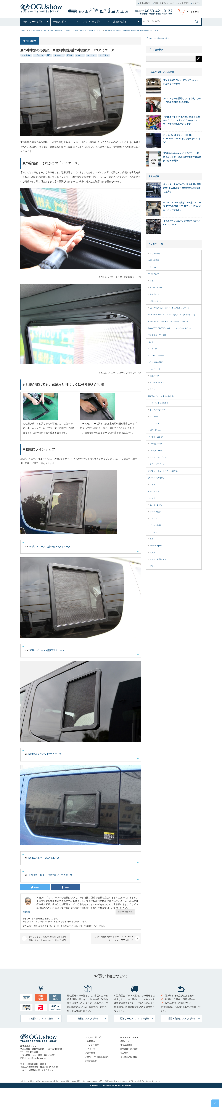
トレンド (151, 498)
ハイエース (39, 55)
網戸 (48, 55)
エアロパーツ (153, 423)
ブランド (153, 519)
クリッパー (154, 267)
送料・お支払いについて (164, 3)
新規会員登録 (145, 3)
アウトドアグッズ (157, 464)
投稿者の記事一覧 (125, 912)
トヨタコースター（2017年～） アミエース (50, 875)
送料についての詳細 (88, 1018)
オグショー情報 (154, 525)
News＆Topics (156, 546)
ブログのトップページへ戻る (157, 38)
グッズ (99, 30)
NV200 (69, 55)
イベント (153, 532)
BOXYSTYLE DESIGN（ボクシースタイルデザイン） (170, 328)
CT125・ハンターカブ (157, 355)
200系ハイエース (157, 287)
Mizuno (26, 912)
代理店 (152, 552)
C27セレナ (152, 349)
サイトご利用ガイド (158, 559)
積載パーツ (154, 376)
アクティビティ (156, 512)
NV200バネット (156, 301)
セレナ (151, 342)
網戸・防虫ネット (157, 430)
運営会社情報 (126, 1045)
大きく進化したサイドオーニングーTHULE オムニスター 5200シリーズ (114, 938)
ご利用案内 (90, 1041)
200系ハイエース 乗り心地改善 (161, 396)
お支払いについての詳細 (41, 1018)
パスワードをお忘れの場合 (97, 1057)
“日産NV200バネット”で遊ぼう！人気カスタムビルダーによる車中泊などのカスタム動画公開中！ (182, 157)
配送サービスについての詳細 (134, 1018)
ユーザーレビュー (157, 505)
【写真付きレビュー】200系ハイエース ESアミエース (182, 223)
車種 (151, 281)
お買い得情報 (153, 260)
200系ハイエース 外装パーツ (52, 30)
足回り (152, 389)
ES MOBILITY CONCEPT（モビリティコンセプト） (169, 321)
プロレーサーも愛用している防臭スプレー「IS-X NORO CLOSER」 (182, 100)
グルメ (152, 566)
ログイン (196, 3)
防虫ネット (59, 55)
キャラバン (26, 55)
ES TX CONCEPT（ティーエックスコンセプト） (170, 308)
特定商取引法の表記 (129, 1049)
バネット (79, 55)
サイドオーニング (155, 437)
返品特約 (124, 1053)
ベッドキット (155, 369)
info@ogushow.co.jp (36, 1058)
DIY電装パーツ (156, 451)
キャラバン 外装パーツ (74, 30)
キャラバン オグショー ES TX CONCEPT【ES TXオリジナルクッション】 (182, 138)
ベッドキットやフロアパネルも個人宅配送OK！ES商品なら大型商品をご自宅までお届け (182, 188)
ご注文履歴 (90, 1053)
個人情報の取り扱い (129, 1057)
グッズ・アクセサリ (156, 478)
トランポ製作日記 (155, 362)
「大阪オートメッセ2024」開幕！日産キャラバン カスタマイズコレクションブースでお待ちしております (181, 120)
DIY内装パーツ (156, 444)
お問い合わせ (91, 1061)
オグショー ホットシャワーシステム (163, 471)
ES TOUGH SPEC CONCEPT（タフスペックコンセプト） (172, 315)
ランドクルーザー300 (157, 335)
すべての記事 (34, 30)
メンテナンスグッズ (158, 457)
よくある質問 (183, 3)
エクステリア (90, 30)
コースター (91, 55)
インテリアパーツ (157, 383)
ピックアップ (153, 491)
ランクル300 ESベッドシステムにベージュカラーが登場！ (181, 82)
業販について (126, 1041)
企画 (151, 539)
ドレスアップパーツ (158, 410)
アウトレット (155, 253)
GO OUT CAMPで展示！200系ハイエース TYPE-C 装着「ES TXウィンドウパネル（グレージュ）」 (182, 206)
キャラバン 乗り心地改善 (158, 403)
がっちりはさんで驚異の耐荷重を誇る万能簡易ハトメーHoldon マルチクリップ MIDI (47, 938)
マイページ (90, 1049)
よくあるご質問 (92, 1045)
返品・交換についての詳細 (181, 1018)
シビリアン (104, 55)
